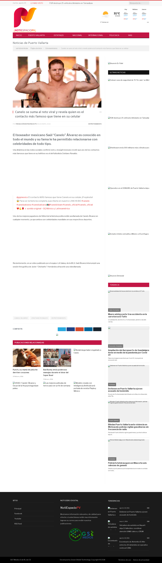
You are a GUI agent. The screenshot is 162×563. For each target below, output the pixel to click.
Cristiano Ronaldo (39, 318)
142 (148, 508)
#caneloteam (56, 205)
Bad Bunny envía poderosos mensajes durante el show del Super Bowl (55, 372)
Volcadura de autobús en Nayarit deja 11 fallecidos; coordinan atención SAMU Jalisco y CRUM (132, 528)
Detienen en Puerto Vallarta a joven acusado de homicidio (133, 513)
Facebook (18, 514)
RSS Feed (18, 524)
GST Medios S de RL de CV (20, 560)
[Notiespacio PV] (25, 19)
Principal (17, 509)
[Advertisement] (57, 176)
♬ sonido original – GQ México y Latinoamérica (47, 208)
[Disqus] (57, 451)
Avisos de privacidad (141, 560)
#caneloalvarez (24, 205)
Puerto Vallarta (36, 35)
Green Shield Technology (81, 560)
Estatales (59, 35)
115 (148, 538)
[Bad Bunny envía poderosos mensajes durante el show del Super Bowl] (57, 358)
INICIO (19, 35)
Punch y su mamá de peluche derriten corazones (25, 371)
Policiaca (114, 35)
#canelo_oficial (70, 205)
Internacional (95, 35)
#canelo (85, 201)
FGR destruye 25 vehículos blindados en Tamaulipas (71, 3)
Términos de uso (124, 560)
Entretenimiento (95, 124)
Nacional (77, 35)
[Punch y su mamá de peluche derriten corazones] (27, 358)
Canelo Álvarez (21, 318)
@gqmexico (22, 197)
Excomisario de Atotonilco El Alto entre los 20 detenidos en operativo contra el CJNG (133, 545)
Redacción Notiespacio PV (26, 124)
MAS (130, 35)
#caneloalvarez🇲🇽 (40, 205)
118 (148, 521)
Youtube (17, 519)
